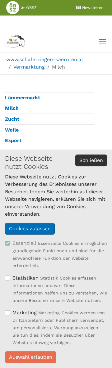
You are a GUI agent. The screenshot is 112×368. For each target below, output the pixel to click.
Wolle (12, 130)
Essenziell (24, 243)
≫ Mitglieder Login (52, 22)
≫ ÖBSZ (28, 7)
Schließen (91, 160)
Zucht (12, 119)
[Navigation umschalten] (102, 41)
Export (13, 140)
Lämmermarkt (22, 98)
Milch (12, 108)
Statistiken (25, 278)
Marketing (24, 313)
